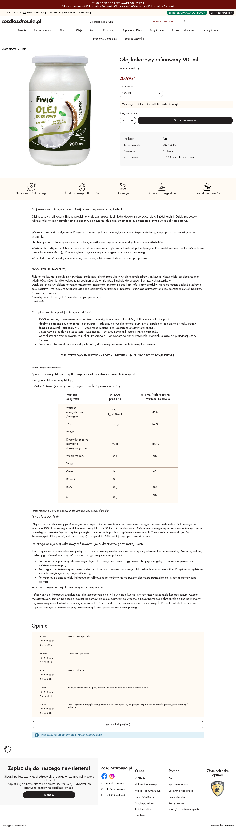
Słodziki (64, 30)
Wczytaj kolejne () (118, 724)
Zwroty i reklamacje (178, 784)
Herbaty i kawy (210, 30)
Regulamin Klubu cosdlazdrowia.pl (75, 12)
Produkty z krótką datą (104, 38)
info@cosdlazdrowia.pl (36, 12)
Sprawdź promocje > (221, 12)
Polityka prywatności (145, 803)
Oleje (79, 30)
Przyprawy (109, 30)
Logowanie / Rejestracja (181, 790)
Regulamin (140, 815)
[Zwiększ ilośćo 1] (133, 120)
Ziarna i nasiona (43, 30)
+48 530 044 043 (12, 12)
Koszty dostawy (176, 803)
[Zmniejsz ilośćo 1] (122, 120)
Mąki (92, 30)
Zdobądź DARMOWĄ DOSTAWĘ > (187, 12)
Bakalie (22, 30)
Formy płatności (177, 797)
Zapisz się (49, 795)
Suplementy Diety (132, 30)
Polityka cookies (143, 809)
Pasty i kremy (157, 30)
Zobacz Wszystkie (134, 38)
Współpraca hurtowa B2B (148, 790)
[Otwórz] (141, 93)
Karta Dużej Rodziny (145, 797)
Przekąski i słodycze (183, 30)
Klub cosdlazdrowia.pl (146, 784)
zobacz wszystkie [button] (185, 157)
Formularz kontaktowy (112, 783)
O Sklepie (140, 778)
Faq (171, 778)
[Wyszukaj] (184, 21)
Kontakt (53, 12)
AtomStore (229, 825)
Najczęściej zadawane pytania (184, 809)
